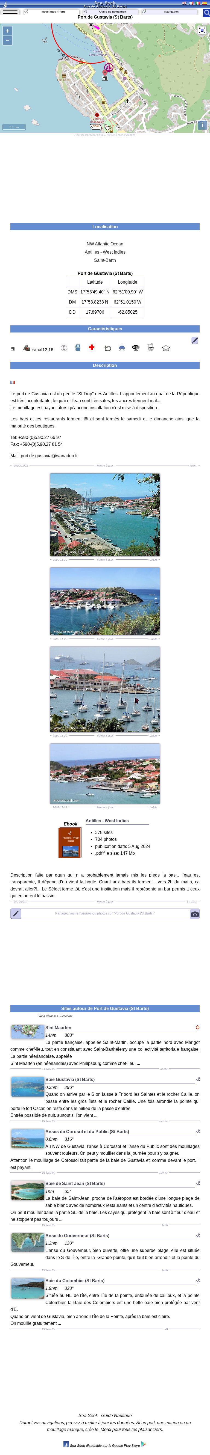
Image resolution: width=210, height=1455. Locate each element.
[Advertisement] (105, 177)
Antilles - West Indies (105, 252)
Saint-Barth (105, 260)
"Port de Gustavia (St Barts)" (105, 913)
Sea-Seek (105, 3)
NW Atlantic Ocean (105, 244)
